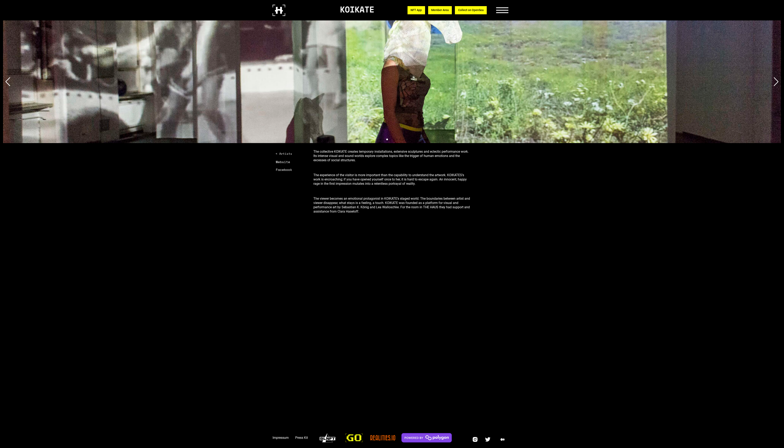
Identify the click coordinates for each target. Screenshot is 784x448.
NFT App (416, 10)
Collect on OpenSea (471, 10)
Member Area (440, 10)
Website (283, 161)
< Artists (284, 153)
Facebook (284, 169)
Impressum (281, 438)
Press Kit (301, 438)
